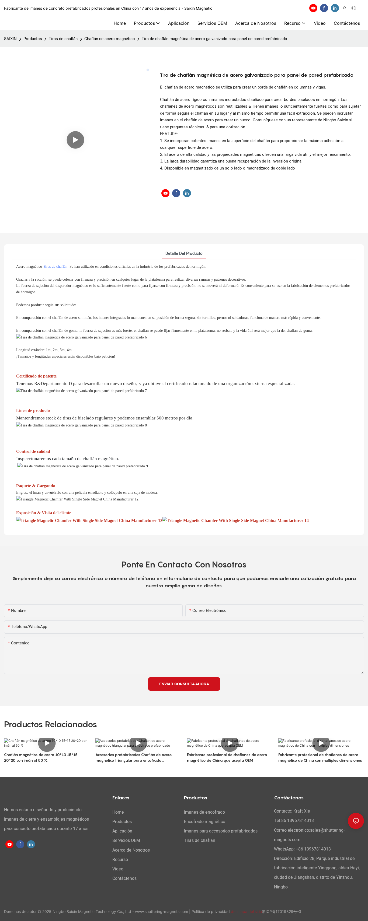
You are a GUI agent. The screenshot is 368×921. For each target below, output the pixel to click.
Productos (32, 39)
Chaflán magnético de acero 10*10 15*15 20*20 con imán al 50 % (41, 757)
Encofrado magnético (204, 821)
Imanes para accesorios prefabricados (221, 831)
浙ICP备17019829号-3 (281, 911)
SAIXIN (10, 39)
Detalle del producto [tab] (184, 253)
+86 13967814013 (313, 849)
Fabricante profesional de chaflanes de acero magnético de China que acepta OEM (227, 757)
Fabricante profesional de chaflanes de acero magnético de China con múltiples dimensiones (320, 757)
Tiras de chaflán (63, 39)
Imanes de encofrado (204, 812)
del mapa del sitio (246, 911)
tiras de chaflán (55, 266)
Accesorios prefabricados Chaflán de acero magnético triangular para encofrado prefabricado (133, 757)
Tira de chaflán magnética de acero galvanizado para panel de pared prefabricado (214, 39)
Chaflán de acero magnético (109, 39)
